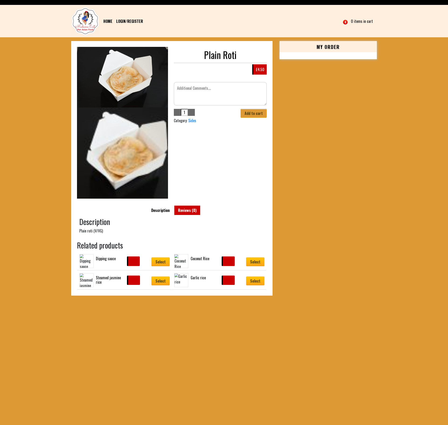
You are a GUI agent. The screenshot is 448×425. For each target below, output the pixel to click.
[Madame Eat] (85, 21)
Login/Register (129, 21)
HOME (107, 21)
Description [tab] (160, 210)
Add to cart (254, 113)
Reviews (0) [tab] (187, 210)
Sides (192, 120)
